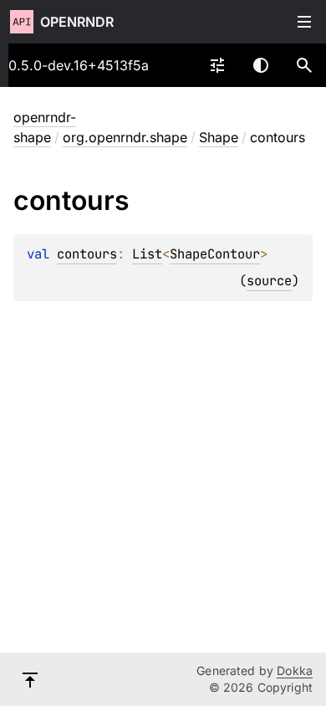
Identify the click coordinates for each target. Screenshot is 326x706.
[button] (304, 65)
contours (87, 254)
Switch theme (261, 65)
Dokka (295, 670)
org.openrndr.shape (125, 137)
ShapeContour (215, 254)
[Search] (304, 65)
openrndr (77, 21)
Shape (218, 137)
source (269, 280)
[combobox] (217, 65)
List (147, 254)
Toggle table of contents (304, 21)
